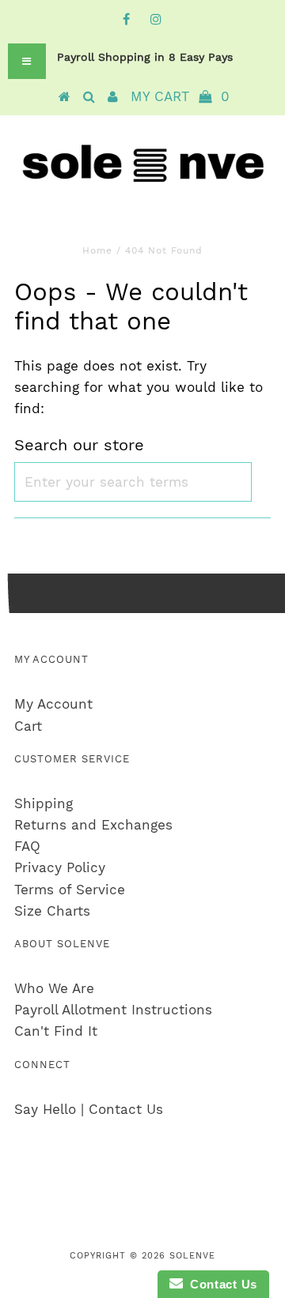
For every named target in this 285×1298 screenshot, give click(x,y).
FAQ (27, 846)
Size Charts (52, 911)
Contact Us (220, 1284)
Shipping (43, 803)
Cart (28, 726)
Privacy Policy (59, 867)
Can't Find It (55, 1031)
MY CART (180, 96)
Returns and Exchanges (93, 825)
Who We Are (54, 988)
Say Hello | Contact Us (88, 1109)
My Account (53, 704)
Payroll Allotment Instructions (113, 1010)
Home (97, 250)
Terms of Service (69, 889)
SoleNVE (192, 1256)
